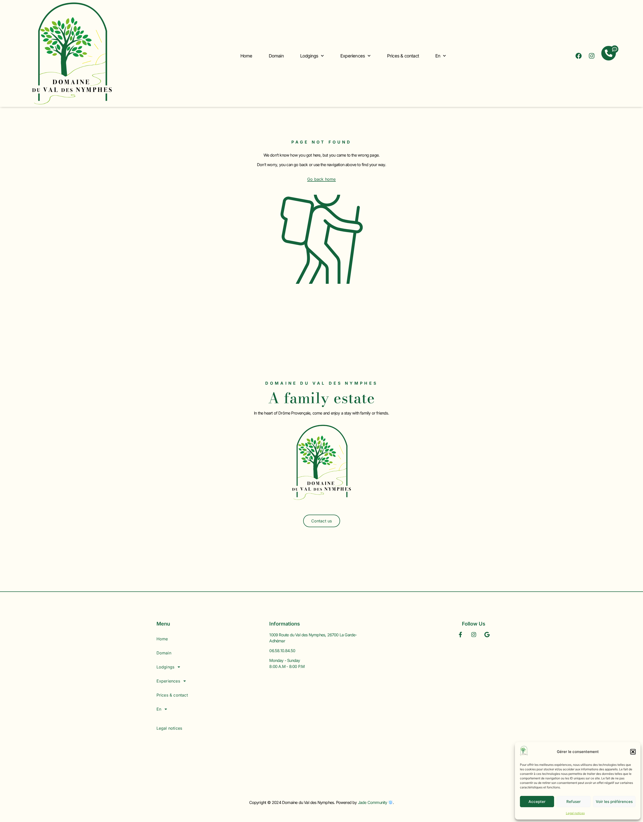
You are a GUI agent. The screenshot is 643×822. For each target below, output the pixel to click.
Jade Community (373, 802)
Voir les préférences (614, 801)
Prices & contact (403, 55)
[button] (632, 751)
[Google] (487, 634)
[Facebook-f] (460, 634)
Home (246, 55)
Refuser (573, 801)
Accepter (537, 801)
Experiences (352, 55)
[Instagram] (591, 55)
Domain (276, 55)
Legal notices (575, 813)
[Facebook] (578, 55)
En (437, 55)
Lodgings (309, 55)
